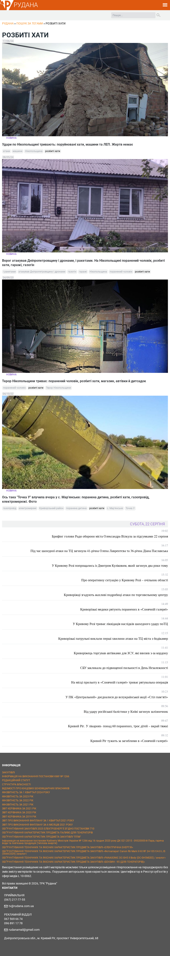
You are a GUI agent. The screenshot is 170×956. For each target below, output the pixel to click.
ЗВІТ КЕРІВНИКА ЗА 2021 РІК (19, 808)
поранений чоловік (121, 271)
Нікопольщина (33, 151)
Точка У (130, 508)
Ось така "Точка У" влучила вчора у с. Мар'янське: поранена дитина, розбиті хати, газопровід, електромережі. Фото (75, 499)
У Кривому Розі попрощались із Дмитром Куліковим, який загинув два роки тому (110, 565)
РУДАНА (26, 5)
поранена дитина (76, 508)
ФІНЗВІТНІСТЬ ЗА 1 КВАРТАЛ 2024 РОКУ (26, 792)
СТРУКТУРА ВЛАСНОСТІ (16, 784)
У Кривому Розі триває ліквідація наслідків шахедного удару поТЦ (120, 624)
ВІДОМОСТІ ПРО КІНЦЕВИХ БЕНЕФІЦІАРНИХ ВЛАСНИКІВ (35, 788)
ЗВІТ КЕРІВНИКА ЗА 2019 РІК (19, 816)
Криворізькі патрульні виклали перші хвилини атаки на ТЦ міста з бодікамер (113, 638)
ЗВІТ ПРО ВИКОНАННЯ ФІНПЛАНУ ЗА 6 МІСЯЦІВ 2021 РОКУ (37, 824)
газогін (72, 271)
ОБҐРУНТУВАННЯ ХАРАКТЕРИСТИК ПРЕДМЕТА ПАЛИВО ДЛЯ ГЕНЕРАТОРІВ (47, 832)
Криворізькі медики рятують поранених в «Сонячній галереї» (124, 609)
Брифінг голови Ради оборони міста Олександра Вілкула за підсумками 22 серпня (110, 536)
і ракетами (9, 271)
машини (17, 151)
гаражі (83, 271)
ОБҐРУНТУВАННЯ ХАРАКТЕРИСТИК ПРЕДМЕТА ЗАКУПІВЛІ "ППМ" (41, 836)
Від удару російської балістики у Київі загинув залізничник (126, 711)
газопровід (9, 508)
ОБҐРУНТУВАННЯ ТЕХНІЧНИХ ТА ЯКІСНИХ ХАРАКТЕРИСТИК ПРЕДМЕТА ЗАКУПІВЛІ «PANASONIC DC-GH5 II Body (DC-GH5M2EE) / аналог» (84, 857)
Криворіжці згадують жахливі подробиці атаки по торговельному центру (116, 594)
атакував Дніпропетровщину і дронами (41, 271)
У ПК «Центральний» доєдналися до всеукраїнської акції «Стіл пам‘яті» (117, 697)
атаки (6, 151)
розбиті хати (52, 151)
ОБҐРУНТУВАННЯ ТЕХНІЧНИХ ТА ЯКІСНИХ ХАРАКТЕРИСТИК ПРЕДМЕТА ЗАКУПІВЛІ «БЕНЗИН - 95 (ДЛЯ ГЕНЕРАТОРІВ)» (73, 861)
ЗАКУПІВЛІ (8, 772)
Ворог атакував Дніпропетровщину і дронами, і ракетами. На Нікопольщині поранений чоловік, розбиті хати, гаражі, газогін (83, 263)
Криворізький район (51, 508)
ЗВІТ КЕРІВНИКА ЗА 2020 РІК (19, 812)
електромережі (27, 508)
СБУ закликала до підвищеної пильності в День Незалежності (124, 667)
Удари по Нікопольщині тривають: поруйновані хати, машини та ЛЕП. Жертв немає (67, 144)
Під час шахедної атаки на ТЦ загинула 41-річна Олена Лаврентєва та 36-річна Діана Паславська (99, 551)
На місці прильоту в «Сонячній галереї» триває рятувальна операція (119, 682)
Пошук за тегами (29, 23)
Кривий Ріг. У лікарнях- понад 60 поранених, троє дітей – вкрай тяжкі (118, 726)
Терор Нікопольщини (58, 387)
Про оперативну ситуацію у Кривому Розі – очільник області (124, 580)
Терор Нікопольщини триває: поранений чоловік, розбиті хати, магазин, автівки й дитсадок (74, 381)
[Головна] (7, 9)
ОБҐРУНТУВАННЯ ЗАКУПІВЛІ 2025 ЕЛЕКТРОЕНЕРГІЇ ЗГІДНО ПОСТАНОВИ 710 (48, 828)
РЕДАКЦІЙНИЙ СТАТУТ (16, 780)
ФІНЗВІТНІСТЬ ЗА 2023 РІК (17, 796)
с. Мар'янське (115, 508)
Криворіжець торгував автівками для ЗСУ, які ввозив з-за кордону (121, 653)
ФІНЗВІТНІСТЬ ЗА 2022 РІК (17, 800)
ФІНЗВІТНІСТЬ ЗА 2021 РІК (17, 804)
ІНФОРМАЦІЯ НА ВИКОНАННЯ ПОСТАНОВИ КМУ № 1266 (35, 776)
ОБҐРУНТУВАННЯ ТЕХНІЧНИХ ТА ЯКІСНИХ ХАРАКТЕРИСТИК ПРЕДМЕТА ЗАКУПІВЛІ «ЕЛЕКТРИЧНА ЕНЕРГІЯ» (67, 847)
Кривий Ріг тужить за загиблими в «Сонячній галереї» (129, 740)
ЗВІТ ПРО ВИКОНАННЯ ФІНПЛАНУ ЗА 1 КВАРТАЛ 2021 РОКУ (38, 820)
